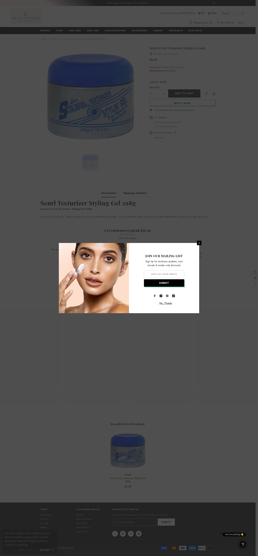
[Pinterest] (167, 296)
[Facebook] (155, 296)
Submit (164, 283)
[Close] (199, 243)
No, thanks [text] (165, 303)
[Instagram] (161, 296)
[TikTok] (173, 296)
